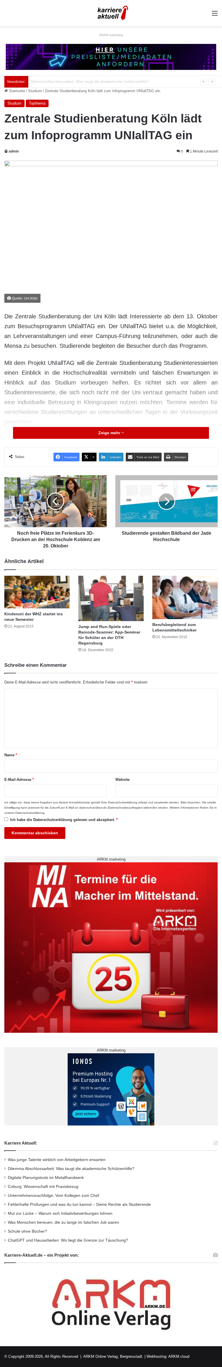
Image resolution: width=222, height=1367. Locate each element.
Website (122, 779)
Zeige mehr (109, 432)
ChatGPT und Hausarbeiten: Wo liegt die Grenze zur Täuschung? (68, 1240)
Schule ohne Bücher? (27, 1231)
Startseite (16, 91)
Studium (35, 91)
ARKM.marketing (111, 35)
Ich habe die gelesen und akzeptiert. (64, 820)
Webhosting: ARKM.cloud (168, 1356)
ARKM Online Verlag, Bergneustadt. (113, 1356)
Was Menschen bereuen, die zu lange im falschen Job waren (63, 1222)
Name (10, 755)
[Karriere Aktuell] (111, 13)
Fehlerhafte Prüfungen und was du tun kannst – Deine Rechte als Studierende (79, 1204)
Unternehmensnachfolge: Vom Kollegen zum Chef (53, 1195)
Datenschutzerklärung (122, 802)
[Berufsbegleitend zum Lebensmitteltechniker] (185, 597)
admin (14, 151)
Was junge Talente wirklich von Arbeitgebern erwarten (57, 1160)
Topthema (37, 103)
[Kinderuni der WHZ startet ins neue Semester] (37, 592)
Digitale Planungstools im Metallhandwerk (66, 81)
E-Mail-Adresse (19, 779)
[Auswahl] (215, 15)
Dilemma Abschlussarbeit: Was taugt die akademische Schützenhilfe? (71, 1169)
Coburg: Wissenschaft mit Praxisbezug (43, 1186)
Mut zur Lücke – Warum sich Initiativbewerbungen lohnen (60, 1213)
